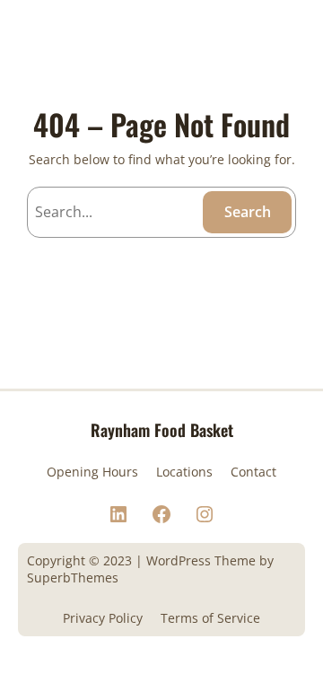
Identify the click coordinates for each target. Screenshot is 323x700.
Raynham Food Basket (162, 429)
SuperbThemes (72, 577)
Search (247, 212)
